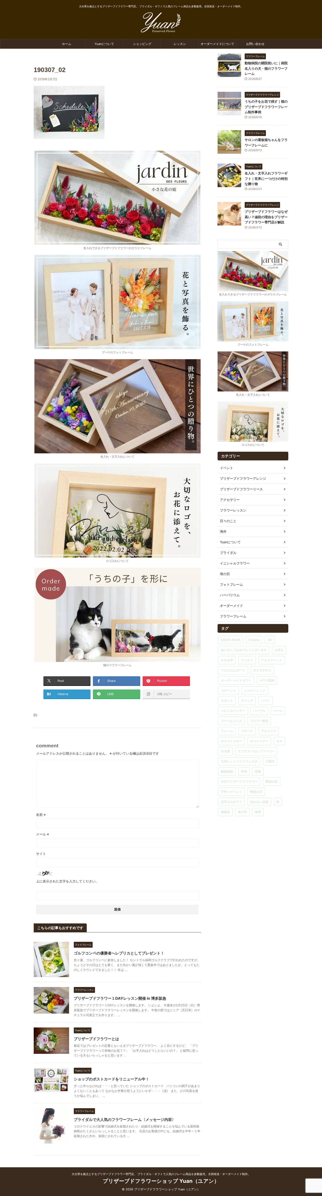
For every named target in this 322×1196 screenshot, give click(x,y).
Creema (254, 640)
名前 (41, 815)
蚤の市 (242, 812)
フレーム (227, 731)
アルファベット (271, 660)
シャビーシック (254, 690)
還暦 (258, 812)
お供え (279, 650)
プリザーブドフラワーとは (96, 1038)
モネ (279, 741)
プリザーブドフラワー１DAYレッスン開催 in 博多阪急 (120, 998)
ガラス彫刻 (267, 680)
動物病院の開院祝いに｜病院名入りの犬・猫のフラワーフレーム (266, 68)
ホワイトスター (231, 741)
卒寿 (244, 771)
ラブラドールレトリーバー (256, 751)
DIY (270, 640)
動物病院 (227, 771)
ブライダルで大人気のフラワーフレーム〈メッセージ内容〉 (125, 1119)
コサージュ (228, 690)
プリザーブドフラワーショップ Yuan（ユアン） (161, 1181)
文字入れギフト (231, 802)
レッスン (180, 44)
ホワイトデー (259, 741)
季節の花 (271, 781)
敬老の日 (256, 791)
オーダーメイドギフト (236, 680)
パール (277, 711)
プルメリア (268, 731)
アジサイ (247, 660)
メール (42, 834)
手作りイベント (231, 791)
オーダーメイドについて (217, 44)
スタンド (227, 700)
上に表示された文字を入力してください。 (67, 881)
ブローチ (247, 731)
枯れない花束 (259, 802)
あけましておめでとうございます (244, 650)
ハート (265, 700)
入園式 (270, 761)
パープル (259, 711)
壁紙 (258, 771)
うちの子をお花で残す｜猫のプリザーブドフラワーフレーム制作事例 (266, 106)
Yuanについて (104, 44)
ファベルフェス (231, 721)
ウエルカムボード (233, 670)
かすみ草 (227, 660)
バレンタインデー (233, 711)
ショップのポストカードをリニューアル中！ (111, 1079)
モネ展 (225, 751)
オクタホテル (262, 670)
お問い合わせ (255, 44)
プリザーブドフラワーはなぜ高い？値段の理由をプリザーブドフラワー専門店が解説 (266, 216)
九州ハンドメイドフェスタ (239, 761)
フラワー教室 (259, 721)
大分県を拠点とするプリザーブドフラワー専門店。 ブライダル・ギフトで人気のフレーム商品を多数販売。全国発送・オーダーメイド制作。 (161, 1174)
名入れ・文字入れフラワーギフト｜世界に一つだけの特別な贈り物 (266, 178)
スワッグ (247, 700)
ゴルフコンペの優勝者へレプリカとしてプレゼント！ (119, 953)
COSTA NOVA (231, 640)
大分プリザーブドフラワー (239, 781)
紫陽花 (225, 812)
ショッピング (142, 44)
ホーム (66, 44)
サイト (41, 854)
